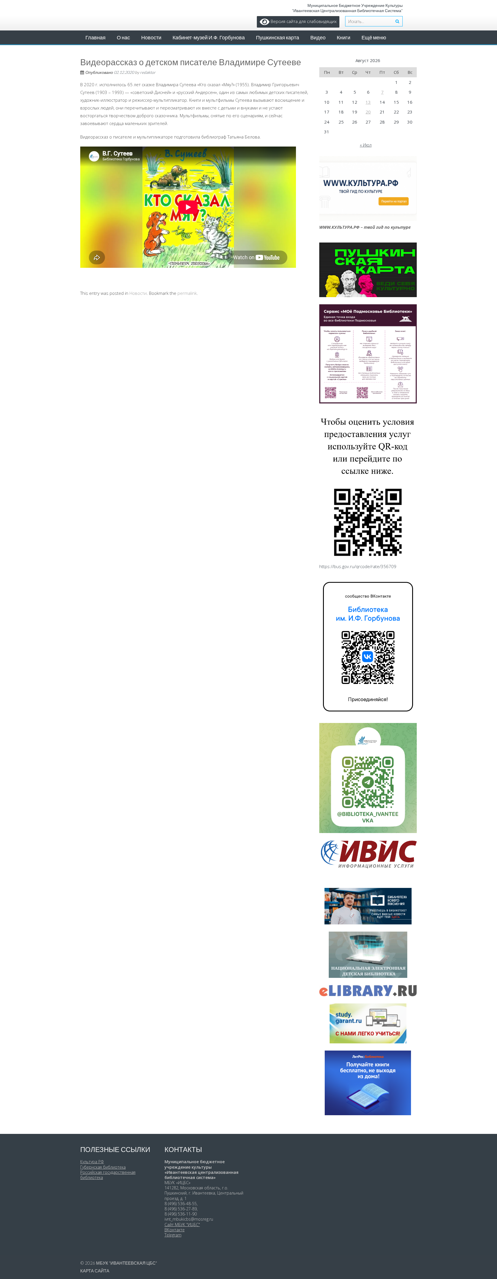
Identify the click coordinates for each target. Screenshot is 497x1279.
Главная (95, 37)
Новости (151, 37)
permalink (187, 293)
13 (368, 102)
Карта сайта (94, 1270)
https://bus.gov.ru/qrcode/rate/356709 (357, 566)
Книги (343, 37)
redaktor (148, 72)
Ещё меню (374, 37)
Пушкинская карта (277, 37)
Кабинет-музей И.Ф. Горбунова (209, 37)
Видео (318, 37)
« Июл (366, 145)
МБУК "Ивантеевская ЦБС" (126, 1262)
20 (368, 112)
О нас (123, 37)
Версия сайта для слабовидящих (303, 21)
